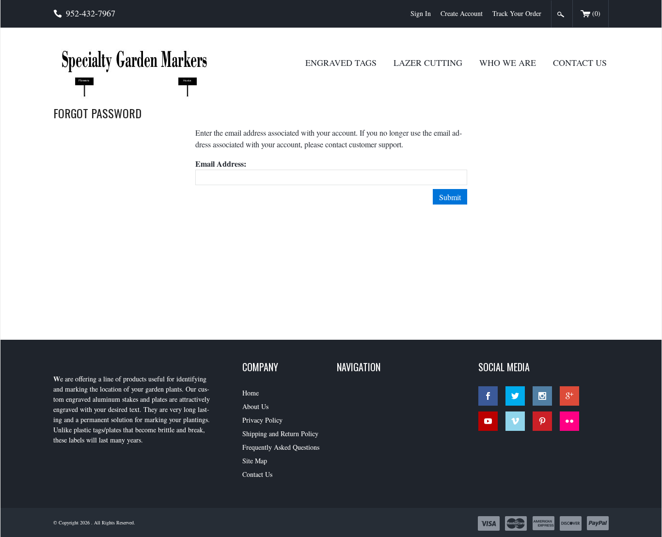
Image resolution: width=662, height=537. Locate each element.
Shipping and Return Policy (280, 433)
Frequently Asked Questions (280, 447)
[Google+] (569, 396)
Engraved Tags (341, 62)
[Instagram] (542, 396)
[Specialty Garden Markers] (141, 67)
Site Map (254, 460)
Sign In (420, 13)
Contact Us (580, 62)
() (596, 13)
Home (250, 392)
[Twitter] (515, 396)
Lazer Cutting (428, 62)
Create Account (462, 13)
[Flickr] (569, 421)
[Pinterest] (542, 421)
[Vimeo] (515, 421)
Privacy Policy (262, 420)
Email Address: (220, 163)
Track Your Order (516, 13)
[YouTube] (488, 421)
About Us (255, 406)
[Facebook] (488, 396)
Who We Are (507, 62)
